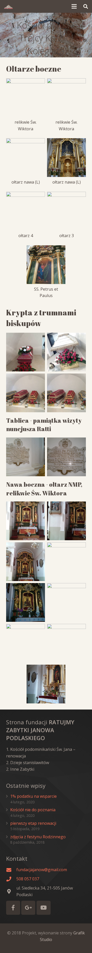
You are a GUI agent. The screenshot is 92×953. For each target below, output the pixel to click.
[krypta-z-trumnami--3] (66, 352)
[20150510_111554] (25, 520)
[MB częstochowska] (66, 602)
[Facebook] (13, 908)
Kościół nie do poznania (32, 810)
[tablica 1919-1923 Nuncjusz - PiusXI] (66, 456)
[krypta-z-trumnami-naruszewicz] (25, 352)
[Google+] (28, 908)
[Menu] (74, 6)
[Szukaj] (85, 6)
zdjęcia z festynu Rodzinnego (38, 837)
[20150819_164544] (25, 602)
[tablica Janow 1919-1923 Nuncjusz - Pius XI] (25, 456)
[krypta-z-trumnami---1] (66, 392)
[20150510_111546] (66, 520)
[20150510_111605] (46, 684)
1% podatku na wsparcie (33, 796)
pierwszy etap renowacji (33, 823)
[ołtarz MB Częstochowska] (66, 561)
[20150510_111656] (25, 561)
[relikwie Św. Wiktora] (25, 643)
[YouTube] (44, 908)
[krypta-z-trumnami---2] (25, 392)
